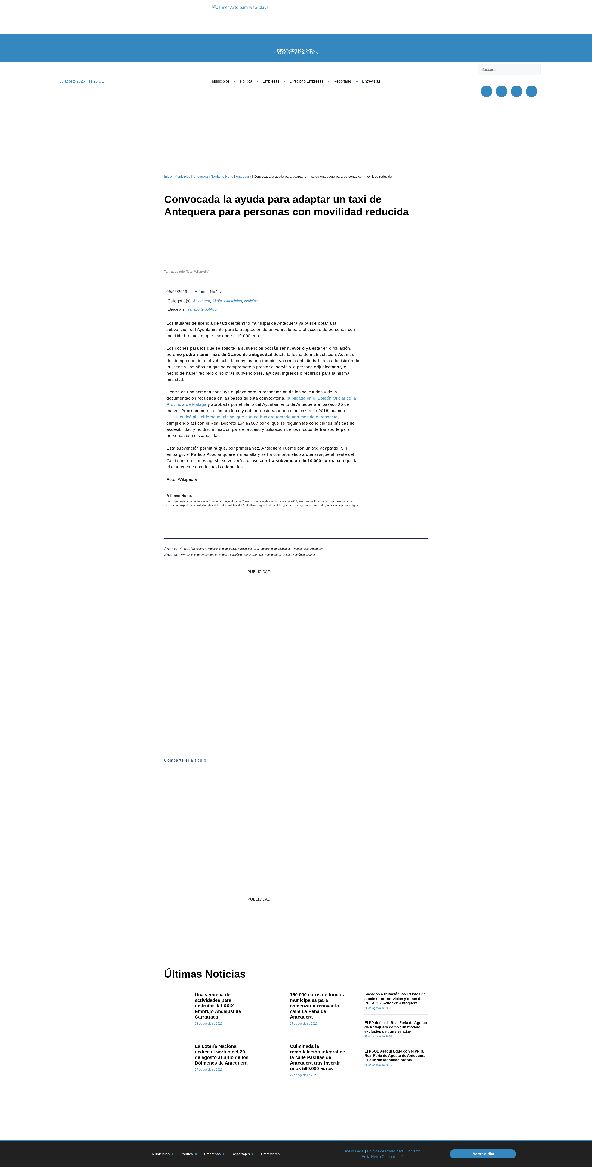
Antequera (243, 176)
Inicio (168, 176)
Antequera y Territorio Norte (213, 176)
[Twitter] (501, 91)
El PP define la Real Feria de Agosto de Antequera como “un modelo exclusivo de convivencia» (395, 1027)
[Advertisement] (336, 929)
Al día (217, 301)
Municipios (221, 81)
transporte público (202, 309)
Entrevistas (371, 81)
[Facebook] (486, 91)
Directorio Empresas (306, 81)
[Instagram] (531, 91)
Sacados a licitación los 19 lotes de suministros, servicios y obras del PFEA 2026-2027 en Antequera (395, 998)
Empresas (271, 81)
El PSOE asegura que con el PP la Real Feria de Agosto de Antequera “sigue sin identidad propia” (395, 1055)
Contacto (413, 1151)
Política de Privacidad (385, 1151)
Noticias (251, 301)
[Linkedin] (516, 91)
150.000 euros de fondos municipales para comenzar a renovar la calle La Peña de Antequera (317, 1005)
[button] (509, 78)
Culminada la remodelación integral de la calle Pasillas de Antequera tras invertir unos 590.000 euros (317, 1057)
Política (246, 81)
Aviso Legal (354, 1151)
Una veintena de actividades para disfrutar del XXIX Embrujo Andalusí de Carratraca (218, 1005)
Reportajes (343, 81)
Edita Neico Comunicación (384, 1157)
